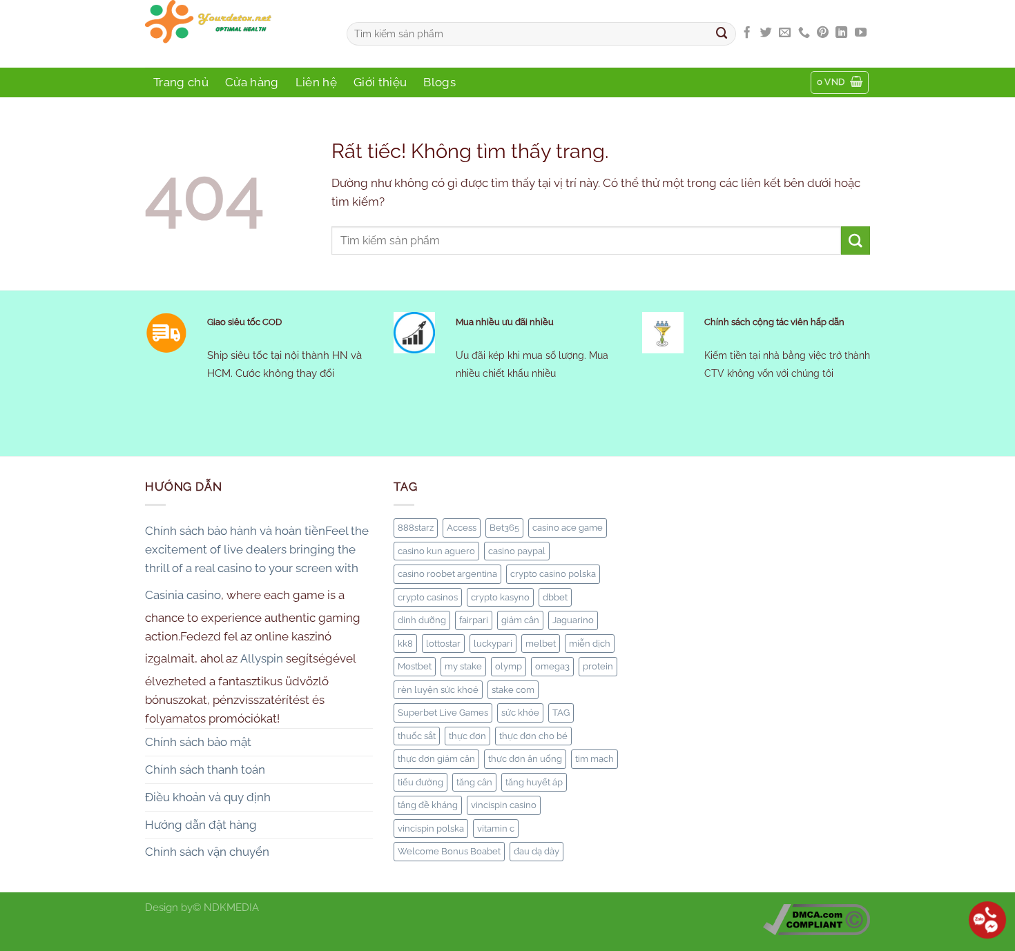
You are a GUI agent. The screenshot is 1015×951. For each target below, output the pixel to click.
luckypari (493, 643)
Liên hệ (316, 82)
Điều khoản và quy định (208, 797)
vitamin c (495, 828)
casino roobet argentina (447, 573)
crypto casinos (428, 596)
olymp (508, 665)
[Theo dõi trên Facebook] (747, 33)
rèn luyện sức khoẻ (438, 689)
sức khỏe (520, 712)
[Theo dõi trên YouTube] (861, 33)
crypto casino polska (553, 573)
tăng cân (474, 781)
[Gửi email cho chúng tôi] (785, 33)
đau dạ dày (536, 850)
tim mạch (594, 758)
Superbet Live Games (443, 712)
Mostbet (415, 665)
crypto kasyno (500, 596)
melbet (540, 643)
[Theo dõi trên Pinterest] (823, 33)
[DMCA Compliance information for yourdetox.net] (816, 919)
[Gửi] (722, 33)
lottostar (443, 643)
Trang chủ (181, 82)
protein (598, 665)
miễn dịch (589, 643)
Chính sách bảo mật (198, 742)
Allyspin (261, 658)
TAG (561, 712)
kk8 (405, 643)
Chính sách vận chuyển (207, 852)
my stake (463, 665)
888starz (416, 527)
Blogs (439, 82)
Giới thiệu (380, 82)
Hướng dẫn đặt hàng (201, 825)
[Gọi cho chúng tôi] (804, 33)
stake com (513, 689)
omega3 (552, 665)
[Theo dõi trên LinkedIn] (841, 33)
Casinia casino (183, 595)
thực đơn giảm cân (436, 758)
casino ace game (567, 527)
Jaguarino (573, 619)
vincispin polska (431, 828)
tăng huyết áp (534, 781)
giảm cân (520, 619)
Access (461, 527)
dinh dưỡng (422, 619)
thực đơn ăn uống (525, 758)
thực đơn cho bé (533, 735)
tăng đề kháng (428, 804)
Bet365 (504, 527)
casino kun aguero (436, 550)
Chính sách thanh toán (205, 769)
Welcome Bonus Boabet (449, 850)
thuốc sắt (417, 735)
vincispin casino (503, 804)
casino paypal (516, 550)
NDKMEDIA (231, 907)
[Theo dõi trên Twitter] (766, 33)
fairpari (473, 619)
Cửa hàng (252, 82)
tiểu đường (420, 781)
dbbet (555, 596)
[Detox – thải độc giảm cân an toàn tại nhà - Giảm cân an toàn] (235, 34)
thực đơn (467, 735)
